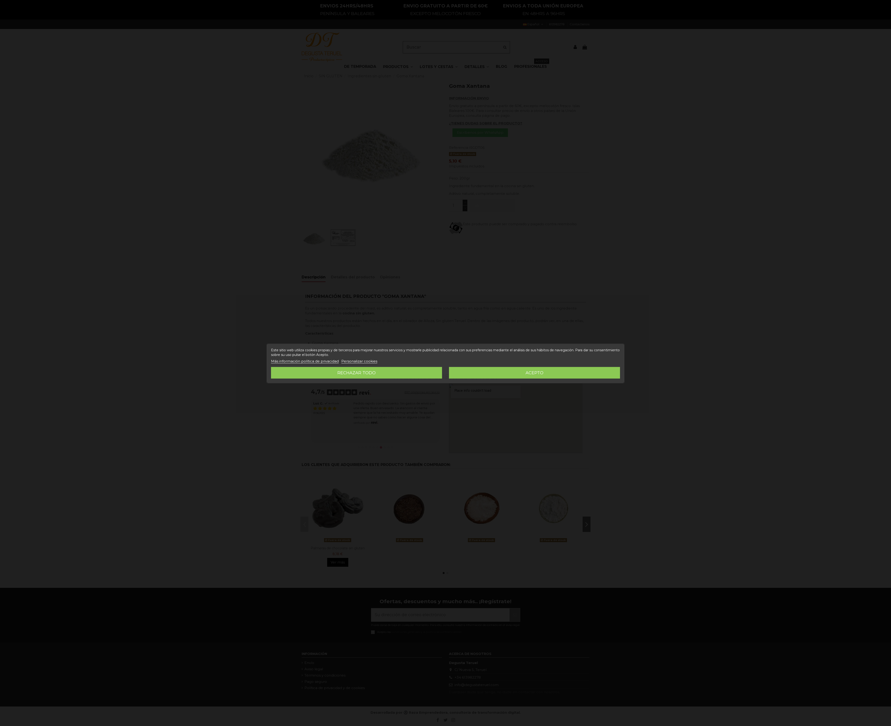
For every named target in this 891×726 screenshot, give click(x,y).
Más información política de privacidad (305, 361)
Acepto (534, 372)
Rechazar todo (356, 372)
